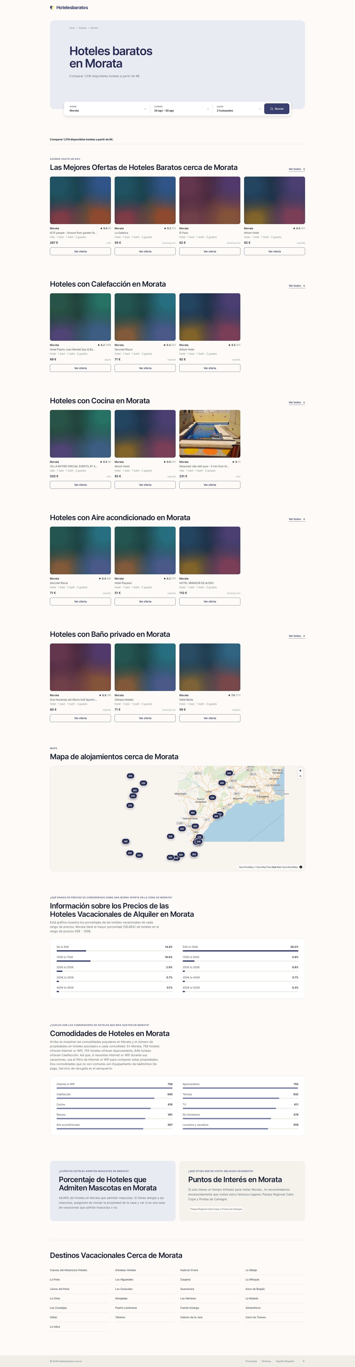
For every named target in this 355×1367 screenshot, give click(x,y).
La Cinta (55, 1298)
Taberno (120, 1317)
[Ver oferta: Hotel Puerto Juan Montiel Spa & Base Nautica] (80, 317)
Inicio (72, 27)
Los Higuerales (124, 1279)
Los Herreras (188, 1298)
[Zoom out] (300, 776)
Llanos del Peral (59, 1288)
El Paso (183, 232)
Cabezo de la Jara (191, 1317)
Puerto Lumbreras (126, 1307)
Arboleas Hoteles (125, 1270)
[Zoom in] (300, 770)
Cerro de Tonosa (256, 1317)
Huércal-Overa (189, 1270)
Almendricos (253, 1307)
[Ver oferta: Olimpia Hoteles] (145, 667)
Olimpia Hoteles (124, 699)
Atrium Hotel (251, 232)
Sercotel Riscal (123, 349)
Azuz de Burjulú (255, 1288)
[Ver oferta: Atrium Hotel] (274, 200)
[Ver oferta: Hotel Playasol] (145, 550)
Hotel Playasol (123, 582)
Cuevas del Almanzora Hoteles (68, 1270)
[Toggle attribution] (301, 867)
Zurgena (185, 1279)
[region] (177, 818)
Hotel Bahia (186, 699)
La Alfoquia (252, 1279)
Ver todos (297, 168)
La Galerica (121, 232)
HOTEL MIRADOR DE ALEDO (196, 582)
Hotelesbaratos (72, 7)
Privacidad (251, 1361)
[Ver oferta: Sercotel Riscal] (145, 317)
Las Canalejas (58, 1307)
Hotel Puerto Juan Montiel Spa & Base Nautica (78, 349)
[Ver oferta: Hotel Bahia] (209, 667)
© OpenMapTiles (262, 866)
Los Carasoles (124, 1288)
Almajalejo (121, 1298)
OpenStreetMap (290, 866)
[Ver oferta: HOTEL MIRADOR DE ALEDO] (209, 550)
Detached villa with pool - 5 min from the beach (208, 466)
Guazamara (187, 1288)
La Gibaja (251, 1270)
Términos (266, 1361)
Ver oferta (80, 251)
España (83, 27)
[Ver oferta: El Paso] (209, 200)
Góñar (53, 1317)
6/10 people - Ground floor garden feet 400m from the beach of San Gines (95, 232)
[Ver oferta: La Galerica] (145, 200)
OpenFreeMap (246, 866)
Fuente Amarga (189, 1307)
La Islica (55, 1326)
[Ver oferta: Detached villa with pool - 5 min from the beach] (209, 433)
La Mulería (252, 1298)
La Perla (55, 1279)
